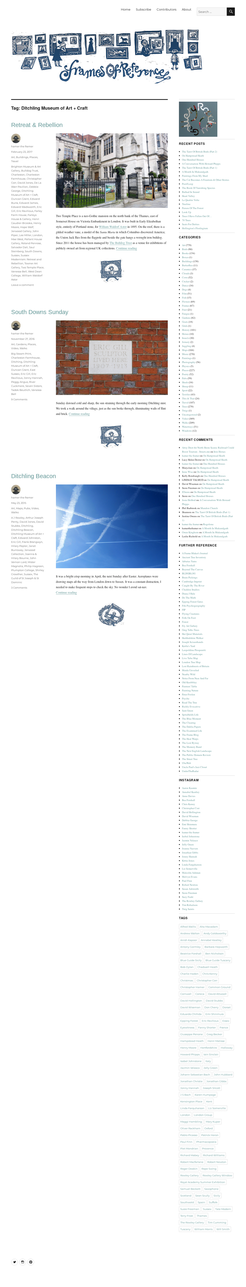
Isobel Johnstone (190, 836)
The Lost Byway (190, 743)
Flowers (186, 301)
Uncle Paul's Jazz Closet (194, 767)
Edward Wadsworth (23, 206)
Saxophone (211, 1188)
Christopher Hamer (192, 987)
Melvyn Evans (189, 876)
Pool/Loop (187, 184)
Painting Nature (190, 690)
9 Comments (19, 399)
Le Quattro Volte (190, 200)
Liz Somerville (189, 868)
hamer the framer (22, 146)
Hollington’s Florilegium (195, 228)
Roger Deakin (189, 1168)
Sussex (15, 255)
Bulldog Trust (29, 170)
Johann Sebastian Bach (195, 1074)
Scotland (185, 1195)
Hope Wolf (26, 227)
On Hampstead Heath (193, 155)
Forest (185, 622)
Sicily (217, 1195)
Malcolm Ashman (191, 872)
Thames (202, 1215)
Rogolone (208, 524)
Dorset (226, 1007)
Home (125, 9)
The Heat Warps (190, 739)
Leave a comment (22, 284)
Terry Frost (186, 1215)
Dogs (184, 289)
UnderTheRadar (190, 771)
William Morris (203, 1229)
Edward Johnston (29, 537)
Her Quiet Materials (192, 634)
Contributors (166, 9)
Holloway (227, 1047)
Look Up (186, 212)
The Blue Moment (191, 718)
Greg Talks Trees (190, 630)
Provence (208, 1148)
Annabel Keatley (190, 792)
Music (185, 354)
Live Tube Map (190, 658)
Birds (185, 249)
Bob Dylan (187, 967)
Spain (201, 1202)
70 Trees (186, 220)
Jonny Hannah (33, 377)
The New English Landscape (197, 751)
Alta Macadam (209, 926)
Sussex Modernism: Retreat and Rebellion (26, 259)
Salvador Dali (19, 247)
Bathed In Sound (190, 192)
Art (13, 157)
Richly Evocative (191, 706)
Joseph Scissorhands (192, 642)
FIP (183, 609)
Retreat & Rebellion (37, 125)
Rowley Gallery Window (217, 1175)
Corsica (199, 993)
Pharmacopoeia (206, 1141)
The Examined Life (192, 730)
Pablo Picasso (188, 1135)
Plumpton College (22, 570)
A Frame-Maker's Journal (195, 553)
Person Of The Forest (193, 208)
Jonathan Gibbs (190, 852)
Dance (185, 285)
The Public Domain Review (196, 755)
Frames (185, 305)
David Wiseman (190, 816)
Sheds (185, 382)
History (186, 330)
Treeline (186, 204)
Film (184, 293)
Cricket (186, 281)
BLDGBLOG (188, 573)
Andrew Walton (190, 933)
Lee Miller (25, 235)
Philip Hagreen (33, 566)
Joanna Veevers (190, 848)
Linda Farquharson (192, 864)
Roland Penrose (31, 243)
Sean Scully (202, 1195)
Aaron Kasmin (189, 788)
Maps (19, 508)
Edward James (28, 202)
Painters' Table (189, 686)
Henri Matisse (216, 1040)
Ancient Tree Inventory (194, 557)
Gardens (21, 344)
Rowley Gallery (189, 1175)
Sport (185, 390)
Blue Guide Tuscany (217, 960)
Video (14, 348)
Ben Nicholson (214, 953)
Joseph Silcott (211, 1088)
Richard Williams (213, 1155)
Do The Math (189, 597)
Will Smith (223, 1229)
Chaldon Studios (190, 589)
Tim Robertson (190, 905)
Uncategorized (189, 414)
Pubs (27, 508)
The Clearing (189, 722)
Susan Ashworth (190, 889)
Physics (186, 366)
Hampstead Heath (192, 1040)
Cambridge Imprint (192, 581)
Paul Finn (187, 880)
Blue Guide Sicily (191, 960)
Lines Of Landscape (192, 654)
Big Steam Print (21, 353)
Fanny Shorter (189, 828)
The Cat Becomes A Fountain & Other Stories (205, 180)
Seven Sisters (33, 385)
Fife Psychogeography (193, 605)
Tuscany (185, 1229)
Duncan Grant (20, 198)
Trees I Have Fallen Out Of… (197, 216)
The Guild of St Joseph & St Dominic (25, 578)
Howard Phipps (190, 1054)
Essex (225, 1020)
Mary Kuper (213, 1121)
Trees (184, 406)
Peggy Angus (19, 381)
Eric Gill (25, 373)
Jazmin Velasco (190, 840)
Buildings (22, 157)
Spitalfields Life (190, 714)
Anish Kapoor (188, 940)
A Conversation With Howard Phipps (201, 163)
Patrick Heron (210, 1135)
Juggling (186, 346)
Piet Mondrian (189, 1148)
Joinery (186, 342)
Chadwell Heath (207, 967)
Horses (185, 334)
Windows (187, 430)
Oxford (208, 1128)
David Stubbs (214, 1000)
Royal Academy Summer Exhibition (202, 1182)
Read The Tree (189, 702)
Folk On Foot (189, 617)
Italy (208, 1061)
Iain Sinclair (211, 1054)
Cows (185, 277)
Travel (14, 161)
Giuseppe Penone (191, 1034)
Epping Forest (189, 1020)
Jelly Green (188, 844)
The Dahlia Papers (191, 726)
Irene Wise (187, 472)
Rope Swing (208, 1168)
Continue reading (126, 248)
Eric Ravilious (25, 210)
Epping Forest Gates (192, 601)
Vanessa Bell (19, 271)
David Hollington (191, 812)
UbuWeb (186, 763)
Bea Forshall (188, 565)
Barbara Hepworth (216, 946)
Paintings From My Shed (195, 175)
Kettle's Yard (188, 646)
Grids (185, 326)
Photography (188, 362)
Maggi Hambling (191, 1121)
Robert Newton (190, 884)
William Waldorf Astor (113, 227)
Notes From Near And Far (195, 678)
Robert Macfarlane (191, 1161)
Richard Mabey (189, 1155)
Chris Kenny (188, 804)
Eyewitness (187, 1027)
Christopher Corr (190, 808)
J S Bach (185, 1094)
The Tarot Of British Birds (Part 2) (199, 151)
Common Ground (219, 987)
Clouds (185, 273)
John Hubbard (223, 1074)
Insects (185, 338)
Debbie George (190, 820)
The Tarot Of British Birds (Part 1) (199, 167)
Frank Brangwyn (32, 541)
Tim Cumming (217, 1222)
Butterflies (187, 265)
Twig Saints (188, 909)
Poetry (185, 374)
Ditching (16, 361)
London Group (203, 1114)
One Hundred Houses (193, 159)
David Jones (25, 182)
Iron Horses (219, 451)
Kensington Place (191, 1101)
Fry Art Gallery (190, 626)
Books (185, 253)
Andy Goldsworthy (215, 933)
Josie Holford (189, 500)
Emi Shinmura (189, 824)
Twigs (185, 410)
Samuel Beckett (190, 1188)
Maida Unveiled (190, 670)
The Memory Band (192, 747)
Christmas (186, 980)
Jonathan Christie (191, 1081)
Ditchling (27, 525)
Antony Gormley (190, 946)
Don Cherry (211, 1007)
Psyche (185, 698)
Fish (184, 297)
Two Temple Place (32, 267)
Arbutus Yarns (189, 561)
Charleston (18, 174)
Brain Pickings (189, 577)
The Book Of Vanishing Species (198, 188)
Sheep (185, 386)
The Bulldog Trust (121, 243)
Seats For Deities (190, 224)
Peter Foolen (188, 694)
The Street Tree (190, 759)
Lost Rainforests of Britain (195, 666)
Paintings (187, 358)
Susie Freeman (189, 893)
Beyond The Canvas (192, 569)
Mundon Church (209, 508)
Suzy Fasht (187, 897)
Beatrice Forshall (190, 953)
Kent (209, 1101)
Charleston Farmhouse (25, 357)
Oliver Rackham (190, 1128)
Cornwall (185, 993)
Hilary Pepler (19, 545)
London (37, 235)
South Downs (33, 251)
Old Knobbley (189, 682)
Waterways (187, 426)
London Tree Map (191, 662)
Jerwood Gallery (21, 231)
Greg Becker (214, 1034)
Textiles (186, 394)
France (224, 1027)
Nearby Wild (188, 674)
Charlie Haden (189, 973)
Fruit (184, 309)
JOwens (186, 492)
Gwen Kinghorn (190, 532)
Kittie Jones (188, 860)
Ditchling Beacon (33, 476)
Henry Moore (188, 1047)
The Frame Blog (190, 734)
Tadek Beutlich (20, 389)
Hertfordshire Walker (192, 638)
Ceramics (187, 269)
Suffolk (213, 1202)
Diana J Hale (188, 593)
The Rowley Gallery (192, 901)
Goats (185, 321)
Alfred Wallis (188, 926)
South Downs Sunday (39, 312)
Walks (23, 348)
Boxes (185, 257)
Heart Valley (188, 196)
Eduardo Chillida (191, 1014)
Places (33, 157)
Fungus (186, 313)
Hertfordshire (208, 1047)
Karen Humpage (205, 1094)
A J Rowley (17, 517)
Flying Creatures (190, 613)
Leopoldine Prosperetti (194, 650)
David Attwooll (217, 993)
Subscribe (143, 9)
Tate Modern (223, 1209)
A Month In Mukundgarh (195, 171)
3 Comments (19, 587)
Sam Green (187, 710)
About (186, 9)
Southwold (187, 1202)
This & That (188, 398)
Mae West (17, 239)
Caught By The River (193, 585)
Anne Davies (188, 796)
